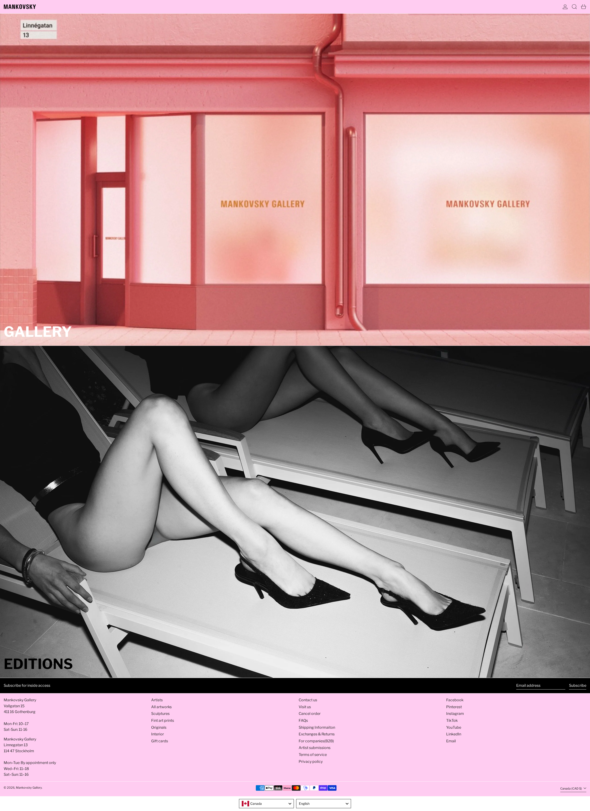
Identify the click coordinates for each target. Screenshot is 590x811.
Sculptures (160, 713)
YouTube (453, 727)
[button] (574, 6)
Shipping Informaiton (317, 727)
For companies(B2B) (316, 741)
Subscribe (577, 685)
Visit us (305, 707)
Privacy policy (311, 761)
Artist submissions (314, 748)
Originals (158, 727)
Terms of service (313, 754)
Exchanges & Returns (317, 734)
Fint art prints (162, 720)
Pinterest (454, 707)
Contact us (308, 700)
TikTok (452, 720)
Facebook (454, 700)
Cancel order (310, 713)
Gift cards (159, 741)
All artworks (161, 707)
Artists (157, 700)
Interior (157, 734)
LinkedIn (453, 734)
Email (451, 741)
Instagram (455, 713)
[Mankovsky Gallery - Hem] (20, 7)
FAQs (303, 720)
